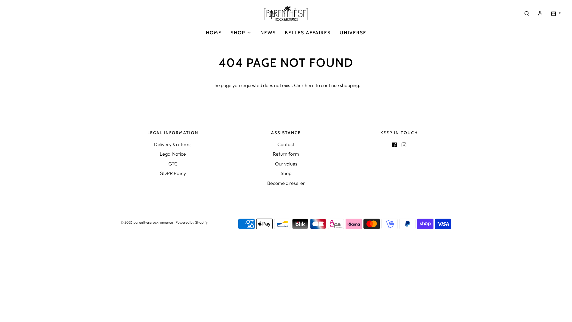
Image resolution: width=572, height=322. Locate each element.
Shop (286, 173)
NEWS (268, 32)
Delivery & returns (173, 144)
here (310, 85)
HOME (214, 32)
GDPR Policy (173, 173)
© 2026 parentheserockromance (147, 222)
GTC (173, 164)
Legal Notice (173, 154)
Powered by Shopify (191, 222)
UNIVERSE (353, 32)
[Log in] (540, 13)
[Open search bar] (526, 13)
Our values (286, 164)
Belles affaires (308, 32)
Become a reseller (286, 183)
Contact (286, 144)
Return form (286, 154)
